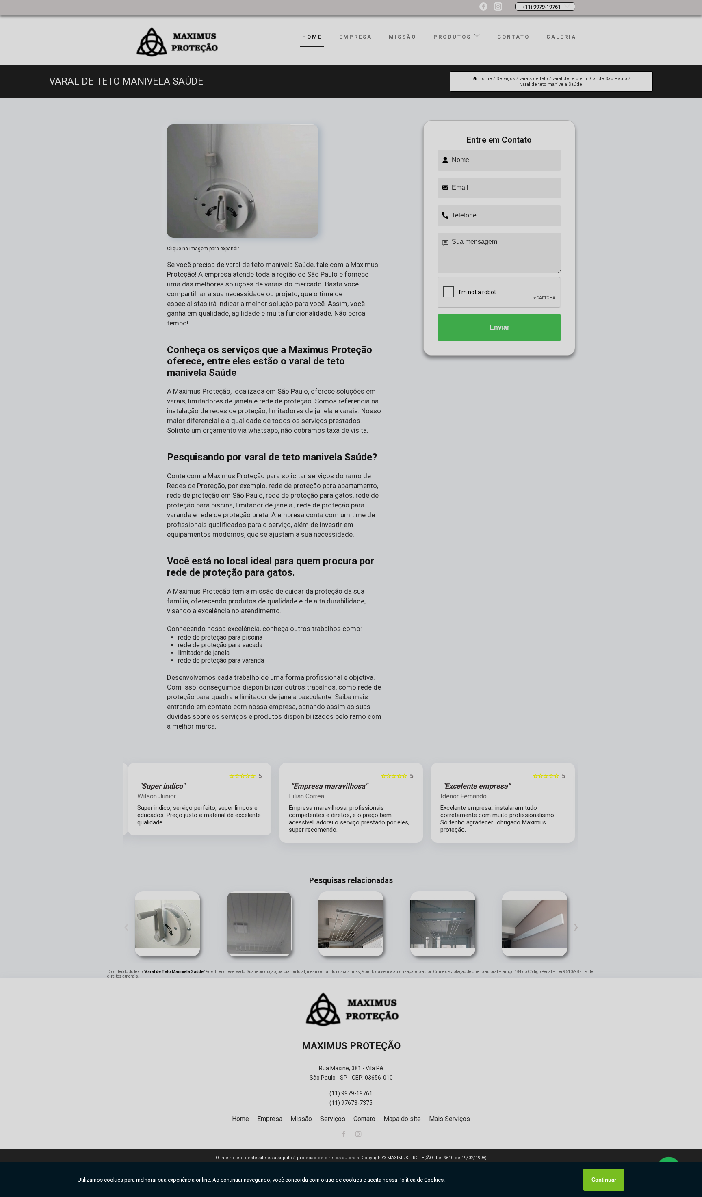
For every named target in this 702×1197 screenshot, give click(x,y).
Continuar (604, 1180)
